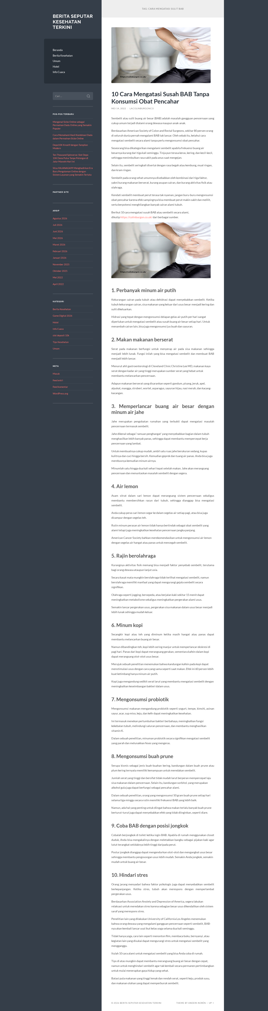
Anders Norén (197, 1003)
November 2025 (61, 264)
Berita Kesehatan (63, 55)
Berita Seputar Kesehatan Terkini (73, 21)
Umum (56, 61)
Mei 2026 (58, 238)
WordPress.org (60, 393)
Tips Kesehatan (61, 342)
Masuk (56, 373)
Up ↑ (211, 1003)
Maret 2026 (59, 244)
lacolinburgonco (142, 108)
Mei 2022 (58, 277)
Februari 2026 (60, 251)
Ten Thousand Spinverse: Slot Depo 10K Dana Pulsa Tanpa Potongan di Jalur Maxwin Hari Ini (70, 158)
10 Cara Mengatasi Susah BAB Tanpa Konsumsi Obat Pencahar (160, 97)
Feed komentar (60, 386)
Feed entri (58, 380)
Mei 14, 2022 (118, 108)
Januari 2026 (59, 257)
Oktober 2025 (60, 270)
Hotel (56, 66)
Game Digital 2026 (62, 315)
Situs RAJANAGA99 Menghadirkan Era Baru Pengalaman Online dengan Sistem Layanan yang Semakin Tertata (73, 171)
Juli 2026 (57, 224)
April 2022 (58, 284)
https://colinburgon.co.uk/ (136, 217)
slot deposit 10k (61, 335)
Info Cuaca (59, 72)
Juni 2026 (58, 231)
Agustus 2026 (60, 218)
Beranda (58, 50)
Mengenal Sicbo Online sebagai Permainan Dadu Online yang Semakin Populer (72, 125)
